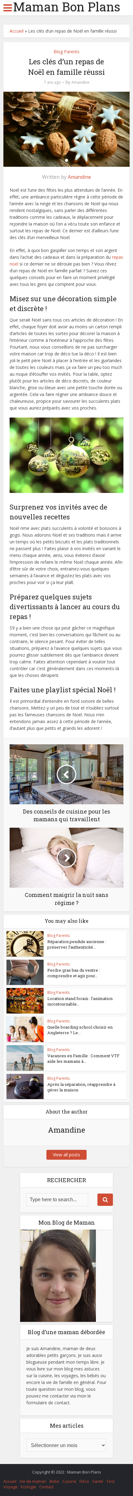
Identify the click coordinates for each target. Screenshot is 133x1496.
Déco (84, 1481)
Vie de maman (32, 1481)
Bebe (54, 1481)
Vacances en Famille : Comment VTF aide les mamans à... (83, 1058)
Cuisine (69, 1481)
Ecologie (28, 1487)
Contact (46, 1487)
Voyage (10, 1487)
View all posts (66, 1155)
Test (110, 1481)
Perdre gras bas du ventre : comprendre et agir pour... (73, 972)
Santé (97, 1481)
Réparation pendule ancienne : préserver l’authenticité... (76, 944)
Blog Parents (66, 51)
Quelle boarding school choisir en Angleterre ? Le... (80, 1029)
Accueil (17, 31)
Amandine (80, 82)
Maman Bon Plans (66, 6)
